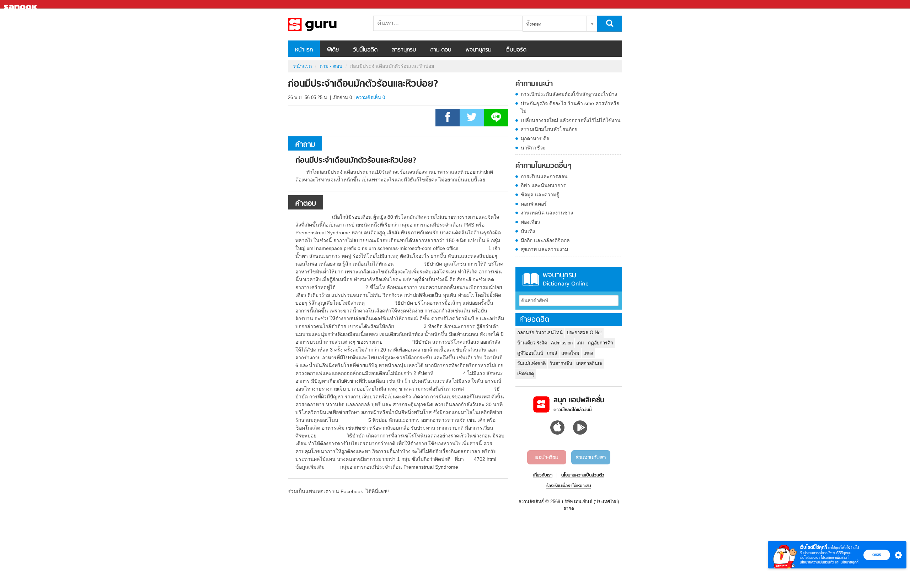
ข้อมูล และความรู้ (540, 194)
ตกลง (876, 554)
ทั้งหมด (533, 24)
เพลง (588, 353)
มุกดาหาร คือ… (537, 138)
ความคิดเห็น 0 (370, 97)
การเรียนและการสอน (544, 176)
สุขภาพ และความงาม (544, 249)
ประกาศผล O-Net (584, 332)
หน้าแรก (304, 50)
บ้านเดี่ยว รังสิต (532, 342)
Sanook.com (21, 4)
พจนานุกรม (478, 50)
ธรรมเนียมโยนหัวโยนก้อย (549, 129)
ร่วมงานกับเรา (591, 457)
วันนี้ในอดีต (365, 50)
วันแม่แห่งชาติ (531, 363)
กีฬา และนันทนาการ (543, 185)
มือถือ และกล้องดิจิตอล (545, 240)
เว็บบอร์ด (515, 50)
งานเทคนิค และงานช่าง (547, 213)
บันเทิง (528, 231)
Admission (562, 342)
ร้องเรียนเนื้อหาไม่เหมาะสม (568, 486)
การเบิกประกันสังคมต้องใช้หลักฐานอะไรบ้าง (569, 94)
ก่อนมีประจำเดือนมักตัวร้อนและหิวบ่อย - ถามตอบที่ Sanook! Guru (325, 24)
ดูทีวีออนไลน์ (530, 353)
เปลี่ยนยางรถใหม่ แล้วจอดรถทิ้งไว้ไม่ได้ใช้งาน (571, 120)
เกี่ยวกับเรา (542, 475)
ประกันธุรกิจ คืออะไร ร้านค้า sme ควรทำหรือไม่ (570, 107)
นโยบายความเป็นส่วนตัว (817, 562)
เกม (580, 342)
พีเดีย (333, 50)
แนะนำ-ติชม (546, 457)
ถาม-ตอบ (440, 50)
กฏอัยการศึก (600, 342)
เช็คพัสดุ (525, 373)
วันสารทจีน (561, 363)
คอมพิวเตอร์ (534, 204)
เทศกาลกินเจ (589, 363)
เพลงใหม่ (570, 353)
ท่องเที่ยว (530, 222)
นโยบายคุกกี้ (849, 562)
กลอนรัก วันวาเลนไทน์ (540, 332)
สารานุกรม (404, 50)
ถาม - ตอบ (331, 66)
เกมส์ (552, 353)
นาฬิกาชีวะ (533, 148)
